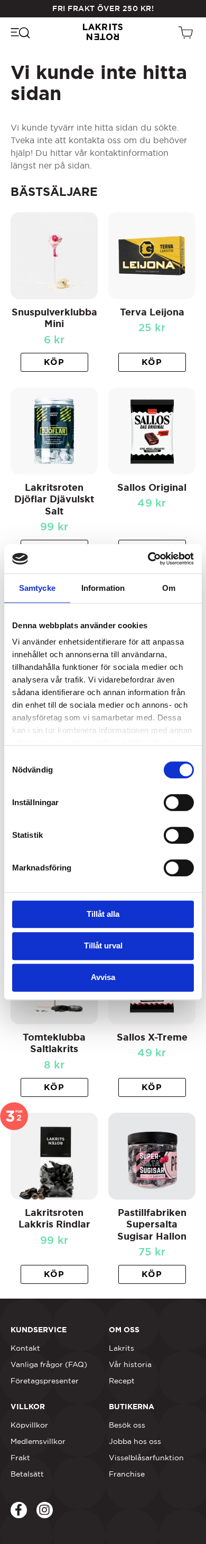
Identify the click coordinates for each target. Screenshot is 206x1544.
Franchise (127, 1474)
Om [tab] (168, 587)
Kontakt (25, 1348)
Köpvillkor (29, 1425)
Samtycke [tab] (37, 587)
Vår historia (130, 1364)
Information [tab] (103, 587)
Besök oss (127, 1425)
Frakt (20, 1457)
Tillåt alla (103, 913)
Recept (122, 1380)
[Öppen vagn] (187, 32)
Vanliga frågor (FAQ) (49, 1364)
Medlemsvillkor (38, 1441)
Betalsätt (27, 1474)
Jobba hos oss (135, 1441)
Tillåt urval (103, 945)
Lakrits (121, 1348)
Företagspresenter (45, 1380)
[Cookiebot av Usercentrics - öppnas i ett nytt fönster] (148, 559)
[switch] (179, 802)
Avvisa (103, 977)
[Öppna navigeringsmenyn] (20, 32)
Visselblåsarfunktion (146, 1457)
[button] (54, 362)
